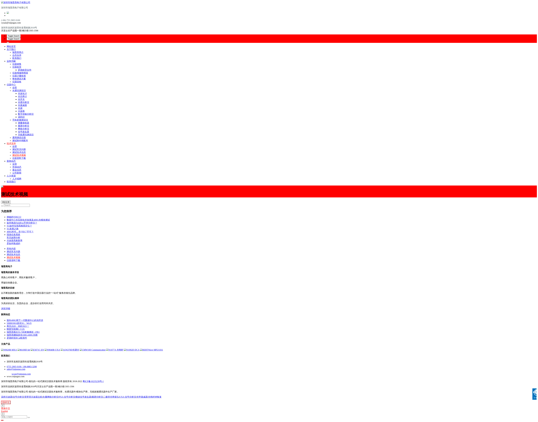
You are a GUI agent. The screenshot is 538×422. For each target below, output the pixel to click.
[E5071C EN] (37, 350)
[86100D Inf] (24, 350)
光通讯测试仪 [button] (19, 90)
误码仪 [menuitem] (21, 117)
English (4, 411)
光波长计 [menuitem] (22, 93)
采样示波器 (6, 397)
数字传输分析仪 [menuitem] (26, 114)
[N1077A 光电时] (114, 350)
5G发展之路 (12, 229)
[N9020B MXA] (9, 350)
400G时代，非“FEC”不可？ (20, 231)
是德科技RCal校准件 (17, 338)
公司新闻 (16, 173)
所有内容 (11, 248)
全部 (14, 87)
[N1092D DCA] (132, 350)
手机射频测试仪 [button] (20, 120)
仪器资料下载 (19, 158)
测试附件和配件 (20, 140)
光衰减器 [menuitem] (22, 105)
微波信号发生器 (83, 397)
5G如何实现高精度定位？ (19, 226)
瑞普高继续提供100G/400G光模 (22, 335)
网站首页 (11, 46)
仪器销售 (16, 64)
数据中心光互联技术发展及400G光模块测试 (28, 220)
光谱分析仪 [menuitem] (23, 102)
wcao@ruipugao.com (21, 374)
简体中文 (6, 402)
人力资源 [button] (11, 176)
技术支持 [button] (11, 143)
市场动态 (16, 167)
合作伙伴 (16, 55)
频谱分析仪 (97, 397)
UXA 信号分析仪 (127, 397)
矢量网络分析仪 (50, 397)
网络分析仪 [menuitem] (23, 129)
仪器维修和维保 (20, 73)
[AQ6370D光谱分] (70, 350)
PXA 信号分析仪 (67, 397)
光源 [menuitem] (20, 108)
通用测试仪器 (19, 137)
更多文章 (6, 202)
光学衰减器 (142, 397)
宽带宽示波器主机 (33, 397)
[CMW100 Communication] (93, 350)
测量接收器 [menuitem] (23, 123)
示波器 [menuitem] (21, 111)
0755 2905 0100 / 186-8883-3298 (22, 366)
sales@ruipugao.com (16, 369)
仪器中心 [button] (11, 84)
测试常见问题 (19, 149)
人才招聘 (16, 179)
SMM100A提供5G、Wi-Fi (19, 323)
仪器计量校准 (19, 76)
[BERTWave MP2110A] (151, 350)
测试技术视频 (19, 155)
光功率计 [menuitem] (22, 96)
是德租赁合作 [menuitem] (24, 70)
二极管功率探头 (111, 397)
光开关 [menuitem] (21, 99)
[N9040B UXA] (52, 350)
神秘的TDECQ (14, 217)
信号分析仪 (18, 397)
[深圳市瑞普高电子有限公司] (269, 2)
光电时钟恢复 (155, 397)
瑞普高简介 (18, 52)
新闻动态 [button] (11, 161)
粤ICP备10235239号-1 (93, 381)
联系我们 (16, 58)
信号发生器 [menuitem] (23, 131)
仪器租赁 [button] (16, 67)
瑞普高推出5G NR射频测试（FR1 (23, 332)
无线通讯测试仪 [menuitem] (26, 134)
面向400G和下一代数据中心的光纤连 (25, 320)
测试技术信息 (19, 152)
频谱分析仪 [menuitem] (23, 126)
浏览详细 (5, 308)
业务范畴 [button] (11, 61)
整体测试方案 (19, 79)
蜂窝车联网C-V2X (16, 329)
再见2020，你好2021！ (18, 326)
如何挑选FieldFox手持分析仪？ (22, 223)
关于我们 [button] (11, 49)
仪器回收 (16, 82)
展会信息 (16, 170)
